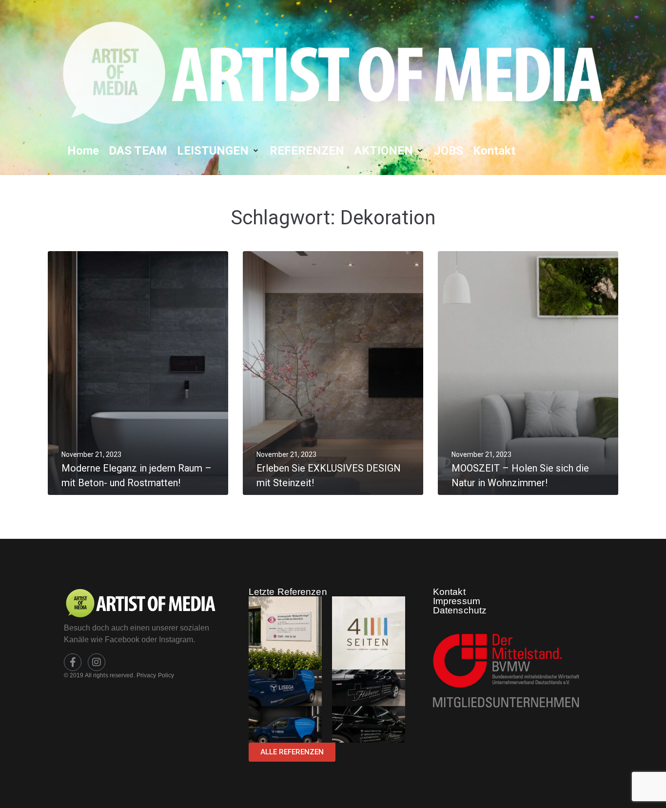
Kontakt (449, 592)
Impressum (456, 601)
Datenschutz (460, 610)
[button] (218, 150)
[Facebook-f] (72, 662)
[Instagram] (96, 662)
